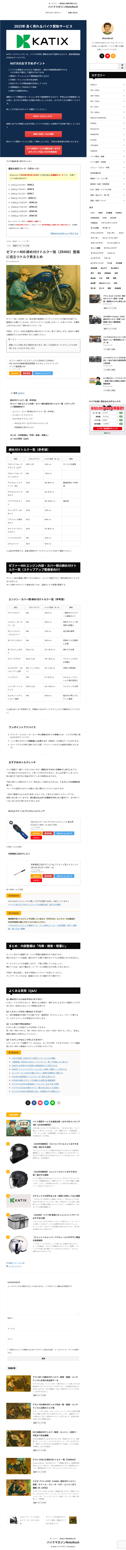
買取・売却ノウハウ (98, 200)
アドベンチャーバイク (109, 223)
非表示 (21, 393)
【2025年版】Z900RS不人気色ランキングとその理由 (33, 1058)
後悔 (99, 273)
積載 (114, 278)
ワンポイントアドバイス (22, 415)
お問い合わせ (73, 12)
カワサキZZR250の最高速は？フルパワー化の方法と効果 (35, 1084)
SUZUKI (93, 140)
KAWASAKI (94, 134)
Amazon (14, 373)
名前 (10, 1318)
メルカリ (36, 837)
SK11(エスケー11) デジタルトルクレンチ (31, 423)
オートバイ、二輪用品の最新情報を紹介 (63, 1538)
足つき (101, 288)
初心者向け (115, 268)
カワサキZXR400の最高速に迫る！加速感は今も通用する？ (36, 1091)
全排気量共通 (95, 173)
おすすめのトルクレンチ (22, 418)
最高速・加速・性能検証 (99, 184)
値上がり (104, 268)
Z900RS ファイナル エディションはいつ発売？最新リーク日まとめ (39, 1069)
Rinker (38, 827)
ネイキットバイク (15, 1266)
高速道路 (118, 288)
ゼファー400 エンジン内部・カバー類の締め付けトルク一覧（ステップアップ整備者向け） (42, 405)
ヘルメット (111, 253)
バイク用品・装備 (97, 156)
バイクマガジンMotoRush (63, 6)
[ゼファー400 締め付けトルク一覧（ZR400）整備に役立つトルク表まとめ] (46, 1102)
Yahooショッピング (43, 373)
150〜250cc (95, 90)
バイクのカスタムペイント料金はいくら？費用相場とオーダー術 (114, 340)
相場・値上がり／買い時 (99, 195)
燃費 (107, 278)
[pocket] (40, 1102)
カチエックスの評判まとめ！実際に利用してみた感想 (56, 1195)
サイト (10, 1339)
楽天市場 (26, 373)
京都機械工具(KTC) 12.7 (24, 427)
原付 (92, 273)
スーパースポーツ (113, 243)
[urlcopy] (58, 1102)
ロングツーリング (97, 263)
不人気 (109, 263)
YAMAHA (93, 151)
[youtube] (107, 55)
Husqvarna (94, 129)
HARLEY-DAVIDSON (98, 118)
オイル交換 (95, 228)
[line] (52, 1102)
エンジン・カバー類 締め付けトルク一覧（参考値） (33, 411)
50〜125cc (94, 106)
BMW (100, 213)
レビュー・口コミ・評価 (99, 167)
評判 (115, 283)
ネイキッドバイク (97, 253)
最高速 (93, 278)
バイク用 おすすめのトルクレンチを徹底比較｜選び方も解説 (35, 904)
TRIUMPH (94, 145)
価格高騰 (94, 268)
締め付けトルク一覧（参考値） (24, 400)
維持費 (93, 283)
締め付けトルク (104, 283)
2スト (93, 213)
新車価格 (107, 273)
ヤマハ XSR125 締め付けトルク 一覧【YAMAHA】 (55, 1459)
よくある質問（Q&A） (20, 438)
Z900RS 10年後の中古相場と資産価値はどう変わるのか (34, 1065)
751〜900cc (95, 112)
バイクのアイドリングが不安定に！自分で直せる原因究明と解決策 (114, 360)
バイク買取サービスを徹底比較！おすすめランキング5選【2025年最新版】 (43, 150)
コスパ (121, 233)
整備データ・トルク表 (16, 1263)
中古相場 (119, 263)
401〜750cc (95, 101)
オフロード (106, 228)
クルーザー (111, 233)
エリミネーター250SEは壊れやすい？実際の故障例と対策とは (37, 1073)
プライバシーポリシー (53, 12)
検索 (122, 66)
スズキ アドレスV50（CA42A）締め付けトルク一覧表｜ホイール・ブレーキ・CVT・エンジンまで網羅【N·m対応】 (54, 1484)
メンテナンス (95, 258)
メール (11, 1328)
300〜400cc (95, 95)
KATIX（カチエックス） (43, 116)
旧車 (116, 273)
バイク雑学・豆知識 (98, 162)
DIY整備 (109, 213)
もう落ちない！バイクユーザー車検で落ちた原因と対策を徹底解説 (114, 381)
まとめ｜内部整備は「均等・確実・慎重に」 (29, 435)
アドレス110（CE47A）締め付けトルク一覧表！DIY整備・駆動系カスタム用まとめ (114, 298)
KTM (104, 218)
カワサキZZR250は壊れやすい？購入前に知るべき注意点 (35, 1087)
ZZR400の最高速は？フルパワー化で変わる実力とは (33, 1076)
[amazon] (113, 55)
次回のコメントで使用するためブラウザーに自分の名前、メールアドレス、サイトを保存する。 (43, 1351)
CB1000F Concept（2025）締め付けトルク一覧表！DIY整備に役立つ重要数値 (114, 319)
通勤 (109, 288)
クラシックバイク (97, 233)
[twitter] (27, 1102)
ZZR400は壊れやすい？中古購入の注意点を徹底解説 (33, 1080)
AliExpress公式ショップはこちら (64, 233)
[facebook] (34, 1102)
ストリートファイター (110, 238)
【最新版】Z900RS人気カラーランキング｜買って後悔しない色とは (40, 1062)
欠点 (100, 278)
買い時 (93, 288)
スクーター (95, 238)
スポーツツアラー (97, 243)
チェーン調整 (95, 248)
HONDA (93, 123)
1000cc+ (93, 84)
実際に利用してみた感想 (43, 134)
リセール (107, 258)
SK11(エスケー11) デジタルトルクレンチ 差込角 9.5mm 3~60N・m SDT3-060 (52, 823)
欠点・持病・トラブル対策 (100, 189)
